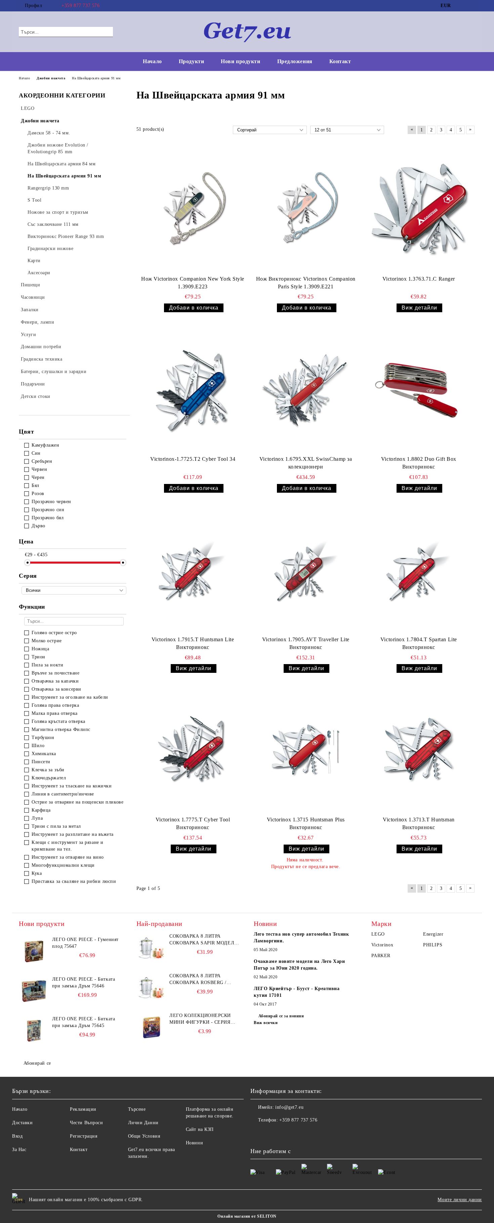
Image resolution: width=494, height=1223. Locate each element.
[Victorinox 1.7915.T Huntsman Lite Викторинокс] (192, 570)
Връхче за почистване (55, 673)
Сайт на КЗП (200, 1129)
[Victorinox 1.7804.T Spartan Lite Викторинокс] (418, 570)
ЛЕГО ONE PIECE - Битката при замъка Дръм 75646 (83, 982)
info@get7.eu (289, 1107)
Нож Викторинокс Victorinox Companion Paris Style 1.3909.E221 (306, 282)
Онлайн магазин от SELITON (247, 1216)
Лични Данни (143, 1122)
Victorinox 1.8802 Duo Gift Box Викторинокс (418, 463)
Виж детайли (419, 308)
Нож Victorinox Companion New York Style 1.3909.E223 (192, 282)
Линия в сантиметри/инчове (63, 794)
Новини (194, 1142)
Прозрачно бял (48, 517)
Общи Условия (144, 1136)
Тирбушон (43, 737)
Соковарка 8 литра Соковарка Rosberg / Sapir (198, 979)
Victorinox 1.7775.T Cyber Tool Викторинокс (193, 823)
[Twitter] (471, 5)
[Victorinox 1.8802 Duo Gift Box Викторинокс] (418, 390)
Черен (38, 477)
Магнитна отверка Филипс (61, 729)
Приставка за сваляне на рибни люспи (74, 881)
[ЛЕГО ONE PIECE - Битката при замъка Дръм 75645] (34, 1031)
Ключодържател (49, 777)
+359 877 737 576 (80, 5)
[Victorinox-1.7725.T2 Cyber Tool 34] (192, 390)
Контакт (340, 61)
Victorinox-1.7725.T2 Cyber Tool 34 (192, 459)
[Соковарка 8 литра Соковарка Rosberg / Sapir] (151, 988)
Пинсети (41, 761)
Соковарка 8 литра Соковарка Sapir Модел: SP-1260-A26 (202, 940)
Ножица (40, 648)
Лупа (37, 818)
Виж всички (266, 1022)
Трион (38, 656)
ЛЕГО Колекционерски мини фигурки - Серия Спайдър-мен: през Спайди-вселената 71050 (202, 1019)
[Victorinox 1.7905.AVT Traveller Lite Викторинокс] (305, 570)
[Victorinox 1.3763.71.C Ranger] (418, 210)
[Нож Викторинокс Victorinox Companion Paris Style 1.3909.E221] (305, 210)
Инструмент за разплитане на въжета (73, 834)
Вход (17, 1136)
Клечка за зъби (48, 769)
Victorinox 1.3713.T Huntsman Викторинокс (419, 823)
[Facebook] (461, 5)
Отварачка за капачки (55, 681)
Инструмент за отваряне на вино (68, 857)
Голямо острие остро (54, 632)
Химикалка (44, 753)
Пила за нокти (47, 664)
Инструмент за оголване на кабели (70, 697)
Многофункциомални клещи (63, 865)
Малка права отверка (55, 713)
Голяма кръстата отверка (58, 721)
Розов (38, 493)
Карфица (41, 810)
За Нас (19, 1149)
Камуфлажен (45, 445)
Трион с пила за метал (56, 826)
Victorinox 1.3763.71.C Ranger (418, 279)
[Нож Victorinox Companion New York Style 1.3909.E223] (192, 210)
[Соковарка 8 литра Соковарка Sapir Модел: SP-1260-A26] (151, 948)
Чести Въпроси (86, 1122)
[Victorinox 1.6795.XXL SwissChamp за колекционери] (305, 390)
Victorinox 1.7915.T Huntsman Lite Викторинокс (193, 643)
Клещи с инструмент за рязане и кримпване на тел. (68, 846)
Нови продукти (240, 61)
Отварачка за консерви (56, 689)
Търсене (137, 1109)
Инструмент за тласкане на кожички (72, 785)
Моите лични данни (460, 1199)
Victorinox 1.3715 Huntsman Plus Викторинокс (306, 823)
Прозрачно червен (51, 501)
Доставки (22, 1122)
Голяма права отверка (55, 705)
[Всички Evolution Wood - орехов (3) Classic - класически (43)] (74, 590)
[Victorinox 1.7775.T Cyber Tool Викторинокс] (192, 750)
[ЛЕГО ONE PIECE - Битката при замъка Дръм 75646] (34, 991)
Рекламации (83, 1109)
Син (36, 453)
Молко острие (47, 640)
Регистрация (83, 1136)
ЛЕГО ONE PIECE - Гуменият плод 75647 (85, 943)
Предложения (295, 61)
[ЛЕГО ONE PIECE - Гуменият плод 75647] (34, 951)
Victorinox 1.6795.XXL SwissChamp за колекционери (305, 463)
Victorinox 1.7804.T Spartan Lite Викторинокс (418, 643)
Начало (152, 61)
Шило (38, 745)
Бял (35, 485)
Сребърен (42, 461)
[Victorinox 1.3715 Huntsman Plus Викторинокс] (305, 750)
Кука (37, 873)
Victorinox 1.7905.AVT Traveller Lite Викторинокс (305, 643)
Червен (39, 469)
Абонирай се (37, 1063)
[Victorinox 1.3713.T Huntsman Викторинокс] (418, 750)
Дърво (38, 525)
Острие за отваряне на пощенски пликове (77, 802)
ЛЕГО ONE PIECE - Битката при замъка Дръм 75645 (83, 1022)
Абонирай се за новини (281, 1016)
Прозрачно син (48, 509)
